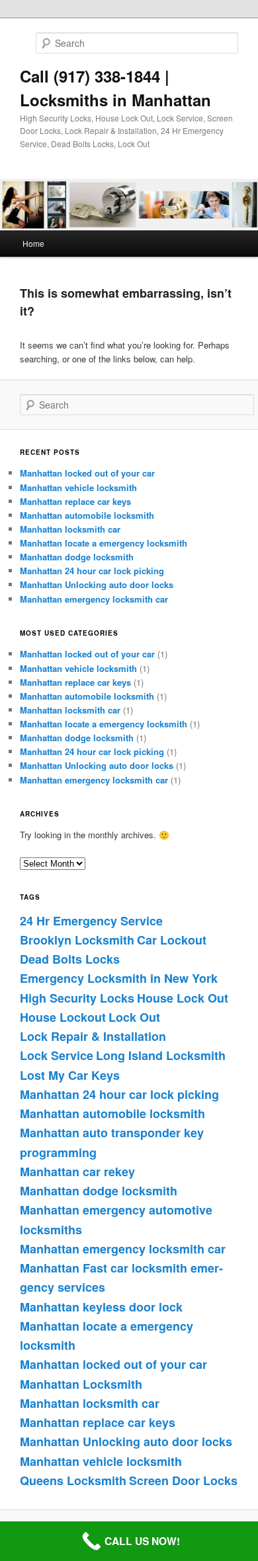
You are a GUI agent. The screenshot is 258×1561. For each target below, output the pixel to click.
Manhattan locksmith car (70, 529)
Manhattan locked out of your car (87, 473)
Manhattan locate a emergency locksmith (103, 543)
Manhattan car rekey (77, 1171)
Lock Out (134, 1017)
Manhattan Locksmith (81, 1384)
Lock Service (56, 1055)
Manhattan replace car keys (75, 501)
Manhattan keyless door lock (101, 1306)
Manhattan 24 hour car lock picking (92, 570)
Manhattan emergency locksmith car (94, 599)
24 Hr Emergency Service (91, 920)
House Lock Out (182, 998)
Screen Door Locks (183, 1480)
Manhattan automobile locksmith (87, 515)
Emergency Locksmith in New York (119, 978)
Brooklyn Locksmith (77, 939)
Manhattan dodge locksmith (77, 556)
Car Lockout (171, 939)
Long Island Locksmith (161, 1055)
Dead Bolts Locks (70, 959)
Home (33, 243)
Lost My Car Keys (70, 1075)
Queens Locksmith (73, 1480)
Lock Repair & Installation (93, 1036)
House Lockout (63, 1017)
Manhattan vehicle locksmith (78, 487)
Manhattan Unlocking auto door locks (96, 584)
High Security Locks (77, 998)
